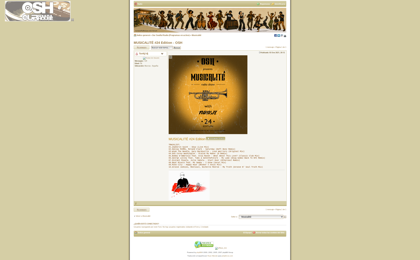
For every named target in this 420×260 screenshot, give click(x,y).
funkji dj (143, 53)
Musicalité (196, 35)
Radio (139, 4)
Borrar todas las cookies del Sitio (270, 233)
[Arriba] (136, 203)
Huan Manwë (213, 256)
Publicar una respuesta (139, 47)
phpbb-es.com (227, 256)
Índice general (143, 35)
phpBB (199, 252)
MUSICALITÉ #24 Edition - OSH (158, 42)
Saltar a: (234, 217)
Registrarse (265, 4)
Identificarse (280, 4)
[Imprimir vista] (285, 36)
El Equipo (247, 233)
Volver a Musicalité (143, 216)
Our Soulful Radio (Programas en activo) (171, 35)
